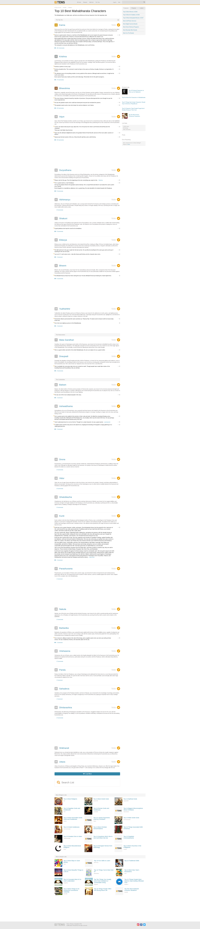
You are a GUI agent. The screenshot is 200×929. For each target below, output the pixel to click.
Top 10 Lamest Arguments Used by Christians (101, 818)
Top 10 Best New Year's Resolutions (131, 870)
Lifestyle (64, 7)
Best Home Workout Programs (131, 27)
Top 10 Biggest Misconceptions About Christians (133, 809)
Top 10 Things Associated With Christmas (133, 827)
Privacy (72, 923)
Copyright (76, 923)
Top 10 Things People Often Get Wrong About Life (102, 889)
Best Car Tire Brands (128, 33)
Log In (114, 2)
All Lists (79, 2)
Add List (91, 2)
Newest (85, 2)
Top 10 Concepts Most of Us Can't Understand (72, 880)
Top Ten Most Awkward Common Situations (131, 889)
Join (119, 2)
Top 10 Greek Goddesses (71, 827)
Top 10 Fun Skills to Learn (102, 860)
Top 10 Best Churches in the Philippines (132, 846)
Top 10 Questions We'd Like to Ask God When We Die (102, 837)
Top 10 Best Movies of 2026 (130, 11)
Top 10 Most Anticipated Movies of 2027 (133, 17)
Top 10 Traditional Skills (131, 860)
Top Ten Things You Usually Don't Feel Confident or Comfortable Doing (102, 881)
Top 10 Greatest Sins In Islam (73, 836)
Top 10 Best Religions (70, 799)
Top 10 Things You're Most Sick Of (103, 870)
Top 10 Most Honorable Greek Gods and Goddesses (73, 818)
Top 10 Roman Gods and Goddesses (101, 809)
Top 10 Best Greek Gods (101, 799)
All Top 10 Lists (58, 7)
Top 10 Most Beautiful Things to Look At (73, 870)
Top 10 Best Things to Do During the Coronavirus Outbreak (71, 890)
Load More (87, 773)
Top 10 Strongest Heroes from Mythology (102, 846)
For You (98, 2)
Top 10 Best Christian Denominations (100, 827)
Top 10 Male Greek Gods (131, 817)
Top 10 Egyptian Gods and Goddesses (72, 809)
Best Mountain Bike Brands (130, 30)
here (129, 144)
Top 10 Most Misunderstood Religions (72, 846)
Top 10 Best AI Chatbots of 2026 (131, 14)
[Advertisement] (87, 156)
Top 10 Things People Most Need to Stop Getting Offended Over (134, 881)
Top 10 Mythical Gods (130, 799)
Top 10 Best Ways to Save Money (72, 861)
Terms (67, 923)
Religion (70, 7)
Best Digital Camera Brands (130, 24)
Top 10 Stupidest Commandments (129, 837)
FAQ (81, 923)
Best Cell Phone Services (129, 20)
